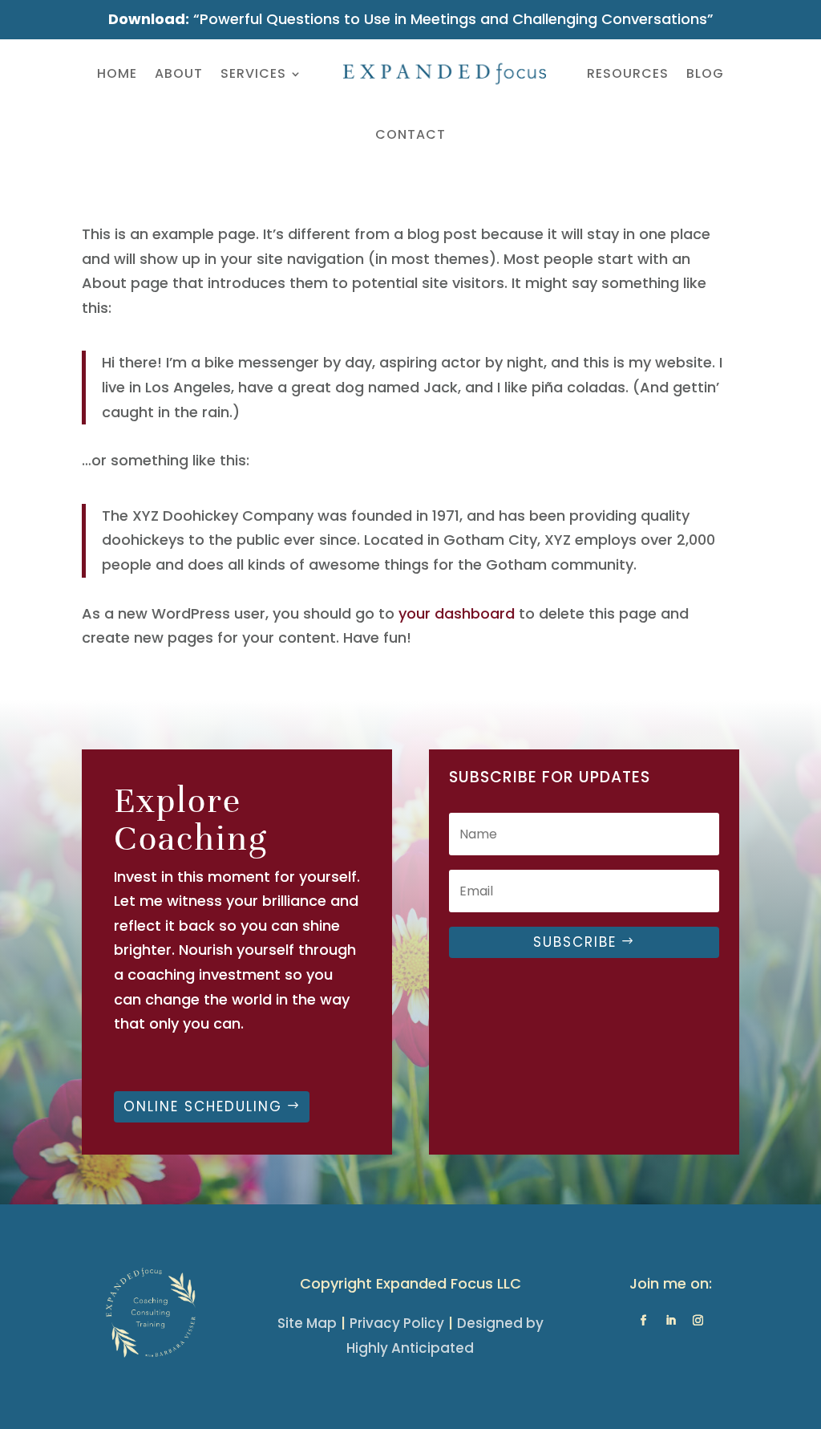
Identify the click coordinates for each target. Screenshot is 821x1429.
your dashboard (456, 613)
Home (117, 73)
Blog (705, 73)
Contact (410, 134)
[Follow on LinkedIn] (670, 1320)
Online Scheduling (202, 1106)
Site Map (307, 1323)
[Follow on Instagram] (697, 1320)
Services (253, 73)
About (179, 73)
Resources (628, 73)
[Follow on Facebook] (643, 1320)
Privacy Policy (397, 1323)
